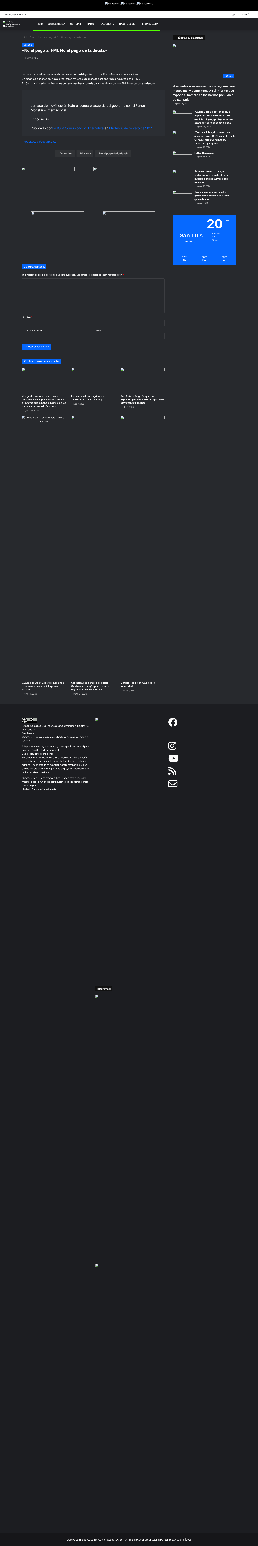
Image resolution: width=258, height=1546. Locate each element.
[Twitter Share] (59, 74)
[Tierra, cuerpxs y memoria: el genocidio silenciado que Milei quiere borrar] (182, 196)
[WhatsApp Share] (33, 74)
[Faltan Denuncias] (182, 157)
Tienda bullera (149, 23)
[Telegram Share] (42, 74)
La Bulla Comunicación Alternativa (78, 128)
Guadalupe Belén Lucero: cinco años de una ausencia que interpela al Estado (43, 686)
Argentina (65, 153)
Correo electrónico (32, 330)
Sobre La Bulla (56, 23)
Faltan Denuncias (204, 152)
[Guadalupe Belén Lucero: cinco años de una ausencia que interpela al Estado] (44, 547)
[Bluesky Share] (25, 74)
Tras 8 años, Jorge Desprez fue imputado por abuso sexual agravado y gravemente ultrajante (142, 399)
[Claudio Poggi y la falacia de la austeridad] (143, 547)
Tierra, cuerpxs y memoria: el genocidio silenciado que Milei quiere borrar (211, 196)
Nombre (27, 317)
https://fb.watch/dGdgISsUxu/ (39, 141)
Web (98, 330)
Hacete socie (127, 23)
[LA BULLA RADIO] (145, 6)
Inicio (39, 23)
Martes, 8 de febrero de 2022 (131, 128)
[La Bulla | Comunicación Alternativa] (16, 24)
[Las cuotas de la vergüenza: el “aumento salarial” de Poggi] (93, 380)
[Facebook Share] (50, 74)
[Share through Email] (75, 74)
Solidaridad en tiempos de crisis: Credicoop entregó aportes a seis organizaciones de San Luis (89, 686)
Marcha (86, 153)
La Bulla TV (107, 23)
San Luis (35, 37)
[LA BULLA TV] (113, 6)
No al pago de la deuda (113, 153)
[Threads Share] (67, 74)
